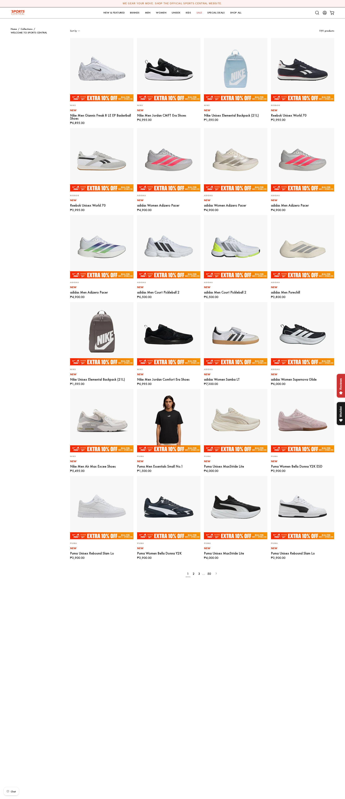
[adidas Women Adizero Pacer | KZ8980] (235, 159)
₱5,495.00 (77, 471)
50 (209, 574)
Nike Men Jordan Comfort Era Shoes (163, 379)
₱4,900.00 (144, 210)
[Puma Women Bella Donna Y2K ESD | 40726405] (302, 420)
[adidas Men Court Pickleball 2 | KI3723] (169, 246)
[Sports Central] (19, 13)
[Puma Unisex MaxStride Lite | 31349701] (235, 507)
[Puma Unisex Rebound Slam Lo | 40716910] (102, 507)
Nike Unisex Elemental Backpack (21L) (231, 115)
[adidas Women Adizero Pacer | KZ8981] (169, 159)
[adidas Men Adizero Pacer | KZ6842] (102, 246)
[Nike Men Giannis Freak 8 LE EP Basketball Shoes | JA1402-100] (102, 69)
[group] (172, 3)
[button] (114, 12)
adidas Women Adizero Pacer (158, 205)
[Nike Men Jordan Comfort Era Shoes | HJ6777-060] (169, 334)
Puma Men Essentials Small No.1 (160, 466)
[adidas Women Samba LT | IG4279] (235, 334)
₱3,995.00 (278, 120)
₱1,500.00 (144, 471)
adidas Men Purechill (285, 292)
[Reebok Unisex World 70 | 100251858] (302, 69)
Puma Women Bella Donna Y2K (159, 553)
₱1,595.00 (211, 120)
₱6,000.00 (278, 384)
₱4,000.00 (211, 471)
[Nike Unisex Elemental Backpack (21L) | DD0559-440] (235, 69)
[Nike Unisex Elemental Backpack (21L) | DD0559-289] (102, 334)
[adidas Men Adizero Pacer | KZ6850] (302, 159)
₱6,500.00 (144, 297)
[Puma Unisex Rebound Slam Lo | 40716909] (302, 507)
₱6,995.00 (144, 120)
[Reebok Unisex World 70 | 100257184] (102, 159)
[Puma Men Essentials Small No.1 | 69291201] (169, 420)
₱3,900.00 (278, 471)
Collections (27, 28)
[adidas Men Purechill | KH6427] (302, 246)
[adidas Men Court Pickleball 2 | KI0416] (235, 246)
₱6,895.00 (77, 123)
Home (14, 28)
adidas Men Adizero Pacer (290, 205)
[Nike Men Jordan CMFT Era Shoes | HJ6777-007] (169, 69)
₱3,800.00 (278, 297)
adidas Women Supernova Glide (294, 379)
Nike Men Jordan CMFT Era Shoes (161, 115)
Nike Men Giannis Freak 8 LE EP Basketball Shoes (100, 117)
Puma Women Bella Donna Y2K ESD (296, 466)
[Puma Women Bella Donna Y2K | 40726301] (169, 507)
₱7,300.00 (211, 384)
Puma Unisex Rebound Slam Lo (92, 553)
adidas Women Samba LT (222, 379)
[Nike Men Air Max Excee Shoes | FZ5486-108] (102, 420)
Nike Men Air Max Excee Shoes (93, 466)
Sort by (73, 31)
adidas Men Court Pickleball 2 (158, 292)
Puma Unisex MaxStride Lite (224, 466)
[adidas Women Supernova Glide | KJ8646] (302, 334)
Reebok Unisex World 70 (289, 115)
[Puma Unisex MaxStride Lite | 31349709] (235, 420)
